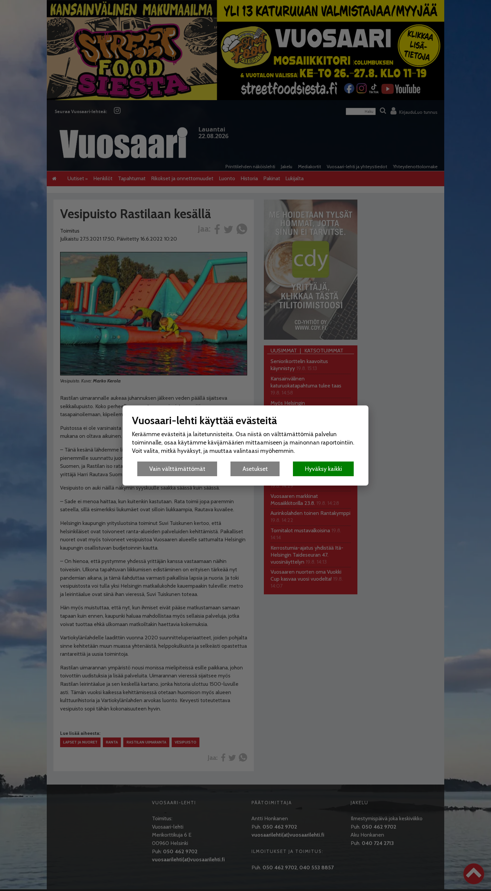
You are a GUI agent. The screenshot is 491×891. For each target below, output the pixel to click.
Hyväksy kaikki (323, 468)
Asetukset (255, 468)
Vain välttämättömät (177, 468)
